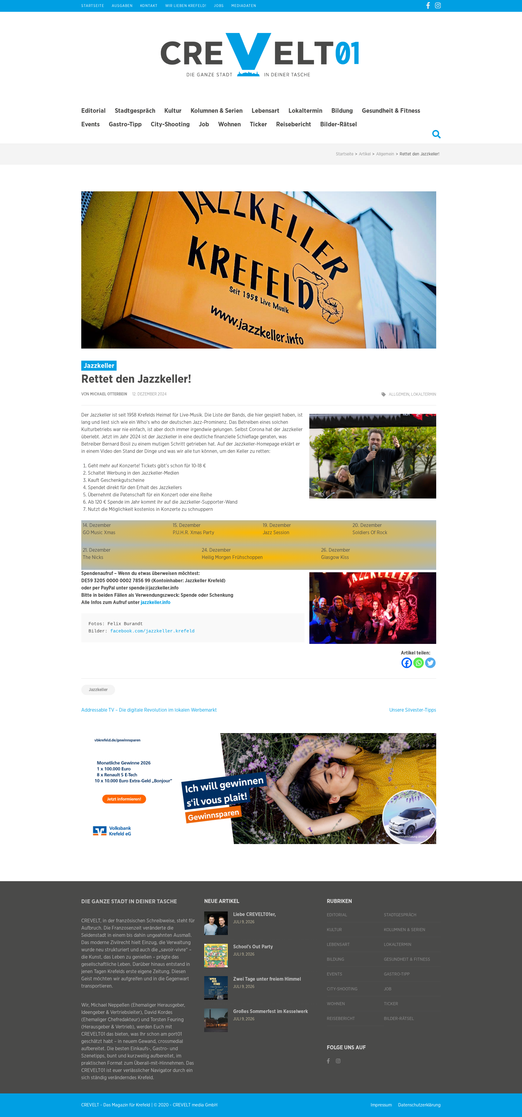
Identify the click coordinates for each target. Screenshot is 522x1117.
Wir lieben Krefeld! (185, 6)
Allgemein (399, 395)
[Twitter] (430, 663)
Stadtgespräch (135, 111)
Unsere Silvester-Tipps (412, 710)
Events (90, 124)
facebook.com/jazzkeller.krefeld (152, 631)
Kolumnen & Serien (217, 111)
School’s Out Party (253, 946)
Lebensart (265, 111)
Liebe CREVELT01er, (254, 914)
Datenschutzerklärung (419, 1105)
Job (204, 124)
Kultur (173, 111)
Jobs (219, 6)
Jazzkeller (98, 690)
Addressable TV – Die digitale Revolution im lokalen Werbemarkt (149, 710)
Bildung (342, 111)
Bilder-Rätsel (338, 124)
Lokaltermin (305, 111)
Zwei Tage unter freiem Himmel (267, 979)
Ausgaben (122, 6)
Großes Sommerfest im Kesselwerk (270, 1011)
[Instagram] (438, 5)
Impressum (381, 1105)
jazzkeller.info (155, 602)
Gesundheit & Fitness (391, 111)
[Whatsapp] (418, 663)
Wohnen (229, 124)
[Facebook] (428, 5)
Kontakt (149, 6)
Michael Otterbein (108, 394)
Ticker (258, 124)
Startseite (92, 6)
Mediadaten (243, 6)
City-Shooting (170, 124)
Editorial (93, 111)
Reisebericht (293, 124)
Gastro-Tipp (125, 124)
